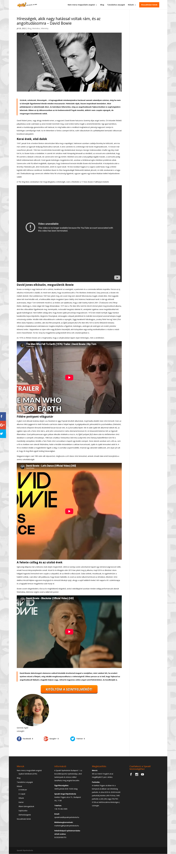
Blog (102, 5)
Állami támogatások (26, 806)
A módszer (23, 790)
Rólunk (131, 5)
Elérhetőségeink (25, 815)
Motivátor (36, 28)
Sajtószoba (23, 810)
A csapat (22, 794)
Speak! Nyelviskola (25, 850)
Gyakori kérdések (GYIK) (28, 774)
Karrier (21, 802)
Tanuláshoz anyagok (116, 5)
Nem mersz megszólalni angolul (81, 5)
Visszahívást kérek (149, 5)
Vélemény (44, 28)
